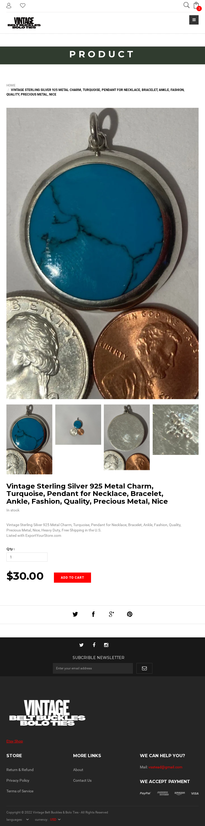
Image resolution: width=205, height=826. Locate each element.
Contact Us (82, 780)
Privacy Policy (17, 780)
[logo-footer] (52, 712)
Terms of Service (19, 791)
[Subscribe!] (144, 668)
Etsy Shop (14, 741)
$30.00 (25, 575)
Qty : (10, 549)
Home (10, 85)
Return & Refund (20, 770)
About (78, 770)
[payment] (169, 793)
